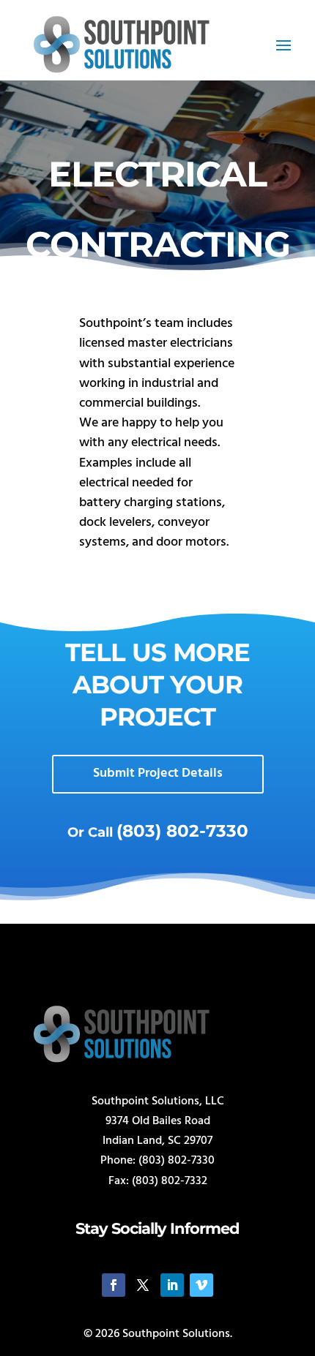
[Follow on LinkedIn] (172, 1285)
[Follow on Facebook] (113, 1285)
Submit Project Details (158, 773)
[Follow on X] (143, 1285)
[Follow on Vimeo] (201, 1285)
